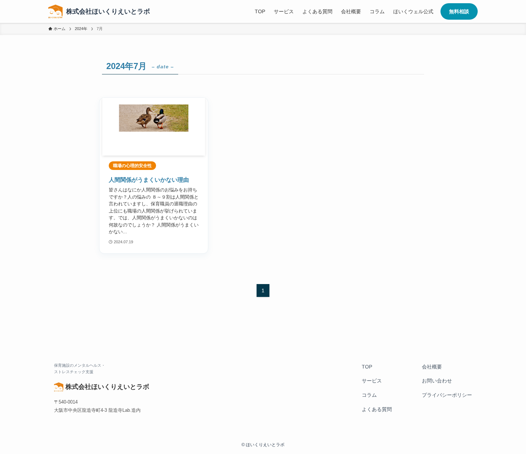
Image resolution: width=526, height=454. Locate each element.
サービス (372, 381)
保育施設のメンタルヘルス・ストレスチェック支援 (79, 368)
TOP (367, 367)
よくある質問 (377, 409)
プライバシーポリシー (447, 395)
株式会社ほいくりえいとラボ (108, 11)
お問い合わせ (437, 381)
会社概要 (432, 367)
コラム (369, 395)
